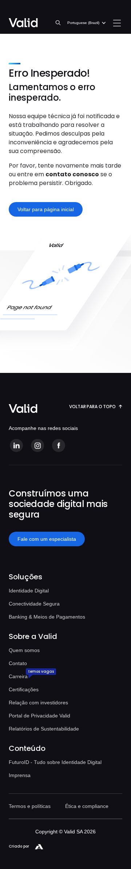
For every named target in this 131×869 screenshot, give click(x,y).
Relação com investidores (38, 702)
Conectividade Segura (34, 604)
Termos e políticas (30, 806)
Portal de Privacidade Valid (39, 716)
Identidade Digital (29, 591)
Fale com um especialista (46, 539)
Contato (18, 663)
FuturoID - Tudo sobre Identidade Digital (55, 762)
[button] (86, 23)
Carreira (18, 676)
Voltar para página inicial (45, 209)
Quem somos (24, 650)
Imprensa (20, 775)
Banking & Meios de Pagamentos (47, 617)
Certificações (24, 689)
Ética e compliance (86, 806)
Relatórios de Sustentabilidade (44, 729)
